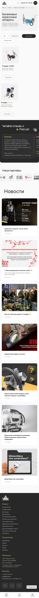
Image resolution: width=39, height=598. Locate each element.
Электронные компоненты (9, 519)
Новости (4, 543)
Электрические (6, 507)
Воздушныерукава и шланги (10, 528)
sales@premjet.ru (6, 576)
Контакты (5, 571)
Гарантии (4, 545)
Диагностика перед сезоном (15, 354)
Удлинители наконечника (9, 531)
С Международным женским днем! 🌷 (18, 270)
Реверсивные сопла (7, 526)
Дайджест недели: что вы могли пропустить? (16, 230)
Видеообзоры (6, 541)
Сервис (4, 548)
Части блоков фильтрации (9, 517)
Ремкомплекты (6, 514)
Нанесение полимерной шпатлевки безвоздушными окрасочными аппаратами (17, 437)
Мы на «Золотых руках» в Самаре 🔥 (18, 314)
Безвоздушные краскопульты (10, 524)
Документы (5, 550)
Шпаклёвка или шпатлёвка (14, 479)
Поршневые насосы (7, 521)
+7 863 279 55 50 (7, 574)
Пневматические (6, 509)
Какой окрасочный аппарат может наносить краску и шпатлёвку (17, 395)
